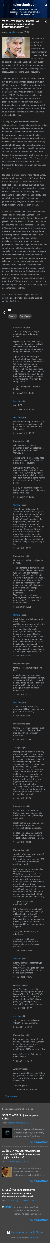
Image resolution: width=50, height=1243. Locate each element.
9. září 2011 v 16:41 (22, 842)
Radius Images (34, 1238)
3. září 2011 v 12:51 (22, 607)
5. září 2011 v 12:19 (22, 655)
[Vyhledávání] (46, 5)
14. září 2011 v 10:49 (22, 977)
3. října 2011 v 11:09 (22, 1027)
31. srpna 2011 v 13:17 (23, 433)
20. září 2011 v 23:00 (22, 1008)
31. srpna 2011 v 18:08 (23, 497)
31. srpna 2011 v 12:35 (23, 393)
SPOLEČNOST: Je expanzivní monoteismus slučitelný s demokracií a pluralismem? (18, 1193)
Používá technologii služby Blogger (26, 1232)
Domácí (12, 316)
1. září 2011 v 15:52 (22, 548)
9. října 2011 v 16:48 (22, 1061)
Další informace (39, 1142)
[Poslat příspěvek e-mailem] (9, 311)
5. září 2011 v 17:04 (22, 694)
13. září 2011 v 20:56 (22, 950)
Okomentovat (11, 1096)
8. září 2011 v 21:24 (22, 798)
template (17, 401)
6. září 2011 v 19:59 (22, 715)
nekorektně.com (25, 5)
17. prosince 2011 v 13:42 (25, 1089)
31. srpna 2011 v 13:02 (23, 409)
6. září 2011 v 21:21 (22, 739)
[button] (46, 22)
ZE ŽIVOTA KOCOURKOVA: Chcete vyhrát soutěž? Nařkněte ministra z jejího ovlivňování (21, 1154)
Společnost (25, 316)
